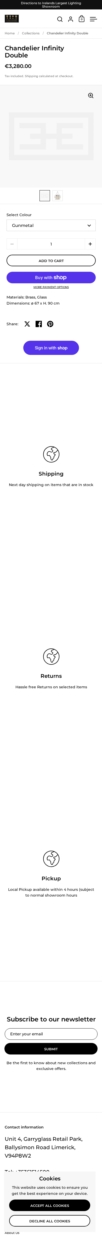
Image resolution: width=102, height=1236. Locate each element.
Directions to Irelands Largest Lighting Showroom (51, 4)
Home (10, 33)
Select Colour (19, 214)
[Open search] (60, 19)
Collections (30, 33)
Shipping (31, 76)
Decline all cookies (49, 1221)
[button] (90, 243)
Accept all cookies (49, 1205)
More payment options (51, 287)
